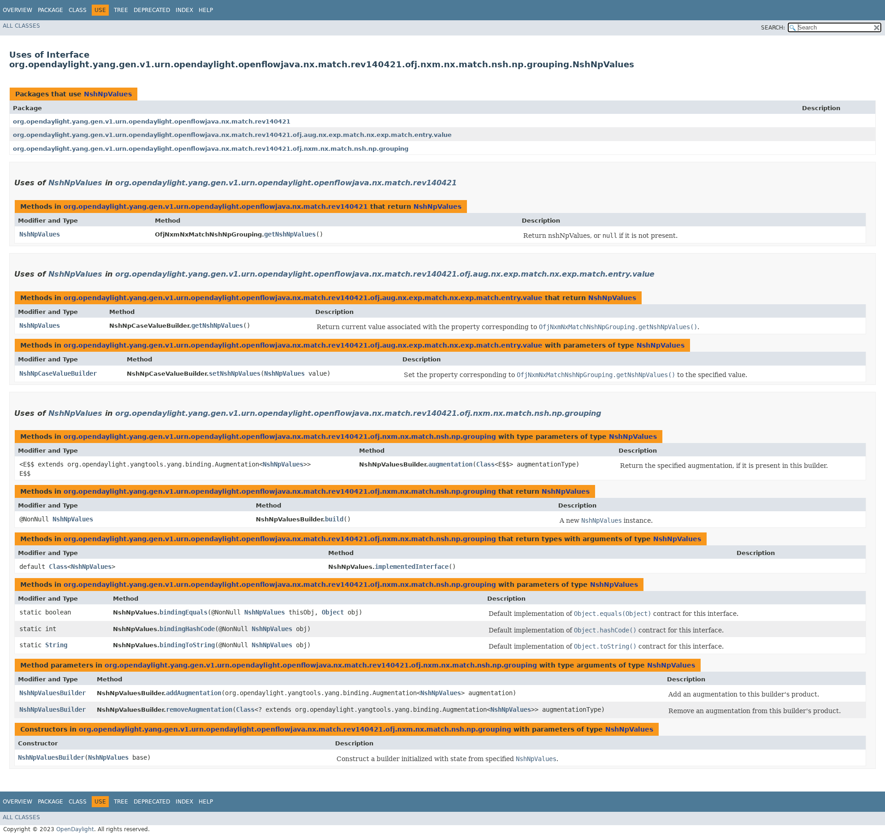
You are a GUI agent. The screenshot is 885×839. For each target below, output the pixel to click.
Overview (17, 10)
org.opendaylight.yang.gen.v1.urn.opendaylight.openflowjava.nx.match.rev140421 (151, 121)
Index (184, 10)
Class (78, 10)
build (334, 519)
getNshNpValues (290, 234)
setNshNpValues (234, 373)
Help (206, 10)
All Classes (21, 26)
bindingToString (187, 645)
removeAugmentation (199, 709)
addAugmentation (193, 693)
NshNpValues (108, 94)
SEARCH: (773, 27)
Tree (121, 10)
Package (50, 10)
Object (333, 612)
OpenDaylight (75, 829)
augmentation (450, 464)
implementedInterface (411, 566)
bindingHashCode (187, 628)
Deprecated (152, 10)
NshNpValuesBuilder (52, 693)
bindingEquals (183, 612)
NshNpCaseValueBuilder (58, 373)
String (56, 645)
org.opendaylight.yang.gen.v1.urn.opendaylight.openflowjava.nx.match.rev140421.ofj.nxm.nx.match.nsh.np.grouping (210, 148)
